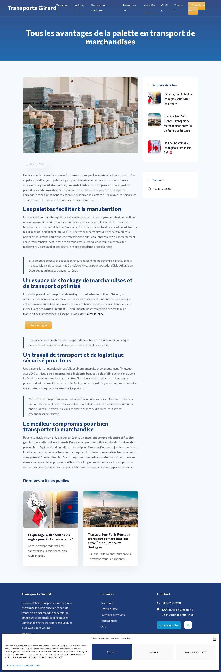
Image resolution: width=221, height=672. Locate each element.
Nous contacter (168, 625)
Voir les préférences (196, 651)
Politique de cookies (14, 665)
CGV (103, 626)
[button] (214, 638)
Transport (106, 603)
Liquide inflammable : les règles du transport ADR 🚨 (177, 147)
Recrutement (108, 620)
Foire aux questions (112, 614)
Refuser (153, 651)
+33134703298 (162, 188)
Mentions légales (32, 665)
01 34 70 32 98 (171, 603)
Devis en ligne (109, 609)
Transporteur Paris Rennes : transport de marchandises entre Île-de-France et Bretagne (178, 123)
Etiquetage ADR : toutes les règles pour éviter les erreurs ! (178, 99)
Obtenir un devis (196, 8)
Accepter (112, 651)
